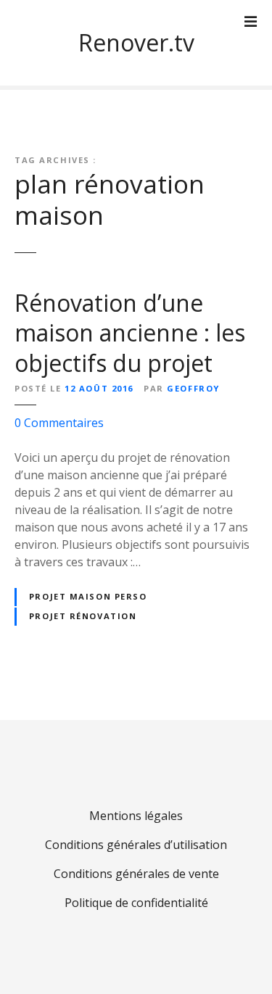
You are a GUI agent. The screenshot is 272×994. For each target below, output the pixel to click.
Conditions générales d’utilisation (136, 845)
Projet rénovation (83, 615)
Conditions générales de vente (136, 874)
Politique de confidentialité (136, 903)
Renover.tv (136, 42)
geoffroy (193, 388)
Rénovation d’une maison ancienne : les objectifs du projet (130, 332)
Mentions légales (136, 816)
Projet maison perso (88, 596)
